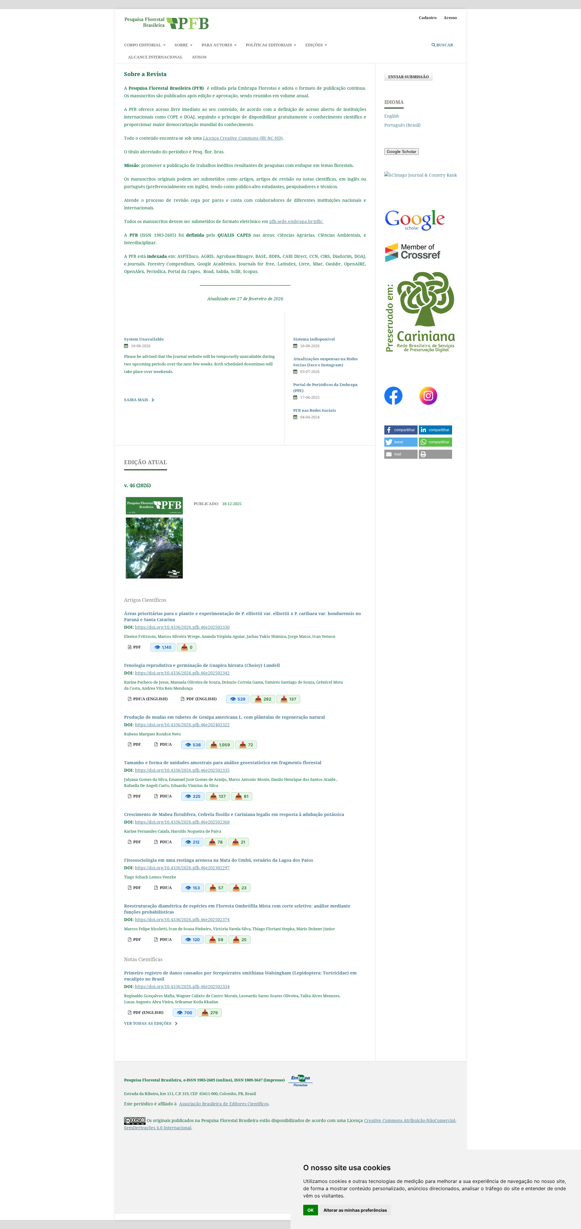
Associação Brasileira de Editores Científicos (223, 1104)
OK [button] (310, 1210)
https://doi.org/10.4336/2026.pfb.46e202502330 (182, 627)
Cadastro (428, 17)
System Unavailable (144, 339)
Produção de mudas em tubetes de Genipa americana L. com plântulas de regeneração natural (224, 717)
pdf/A (165, 744)
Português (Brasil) (402, 125)
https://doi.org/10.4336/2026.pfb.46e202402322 (182, 725)
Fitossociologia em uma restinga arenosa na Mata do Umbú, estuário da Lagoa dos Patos (218, 860)
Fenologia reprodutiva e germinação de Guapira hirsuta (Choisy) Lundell (202, 665)
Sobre (182, 45)
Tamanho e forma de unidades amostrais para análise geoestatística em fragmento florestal (222, 762)
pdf (136, 647)
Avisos (199, 57)
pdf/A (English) (150, 698)
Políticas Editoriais (269, 45)
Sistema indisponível (314, 339)
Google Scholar (401, 151)
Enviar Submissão (408, 76)
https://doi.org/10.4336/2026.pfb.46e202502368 (182, 822)
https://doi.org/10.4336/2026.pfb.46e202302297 (182, 868)
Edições (314, 45)
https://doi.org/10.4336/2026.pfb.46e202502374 (182, 919)
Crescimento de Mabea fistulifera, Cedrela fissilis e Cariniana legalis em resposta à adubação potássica (234, 814)
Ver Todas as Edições (148, 1023)
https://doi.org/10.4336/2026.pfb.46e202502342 (182, 673)
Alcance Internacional (155, 57)
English (391, 116)
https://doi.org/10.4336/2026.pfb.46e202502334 (182, 986)
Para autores (217, 45)
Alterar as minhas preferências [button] (355, 1210)
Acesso (450, 17)
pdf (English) (201, 698)
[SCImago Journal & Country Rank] (420, 175)
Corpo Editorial (143, 45)
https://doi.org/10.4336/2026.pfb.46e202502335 (182, 770)
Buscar (444, 45)
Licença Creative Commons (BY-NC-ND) (243, 138)
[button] (401, 430)
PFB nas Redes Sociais (314, 410)
